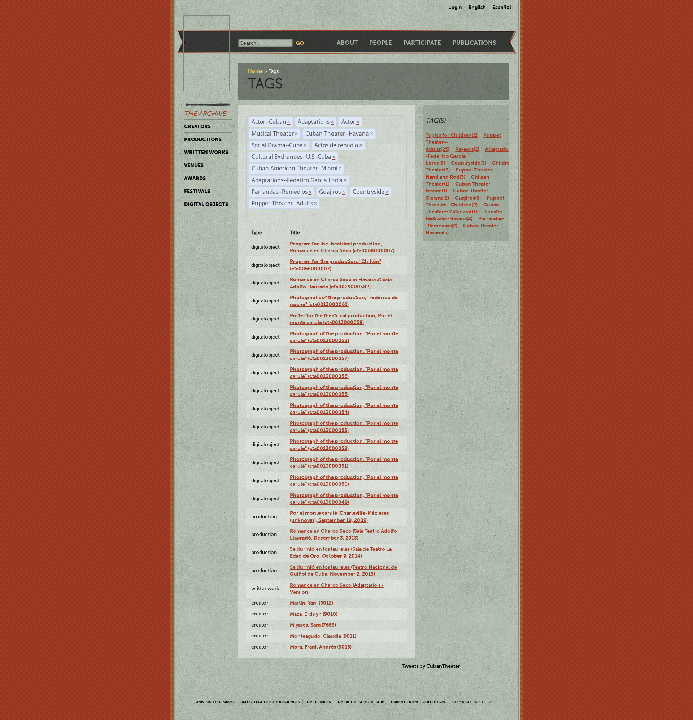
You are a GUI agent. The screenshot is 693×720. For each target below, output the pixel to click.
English (477, 7)
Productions (203, 139)
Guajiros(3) (468, 198)
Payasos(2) (467, 149)
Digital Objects (206, 204)
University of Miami (215, 702)
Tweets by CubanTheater (431, 666)
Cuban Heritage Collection (418, 702)
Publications (474, 42)
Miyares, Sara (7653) (313, 625)
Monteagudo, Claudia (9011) (323, 636)
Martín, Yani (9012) (311, 603)
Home (255, 71)
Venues (194, 165)
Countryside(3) (468, 163)
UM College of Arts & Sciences (270, 702)
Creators (197, 126)
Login (455, 7)
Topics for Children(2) (452, 135)
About (347, 42)
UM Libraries (319, 702)
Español (501, 7)
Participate (422, 42)
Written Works (206, 152)
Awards (195, 178)
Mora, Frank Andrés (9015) (321, 647)
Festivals (197, 191)
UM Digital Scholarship (361, 702)
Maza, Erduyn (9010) (313, 614)
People (380, 42)
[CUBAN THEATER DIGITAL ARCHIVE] (200, 24)
